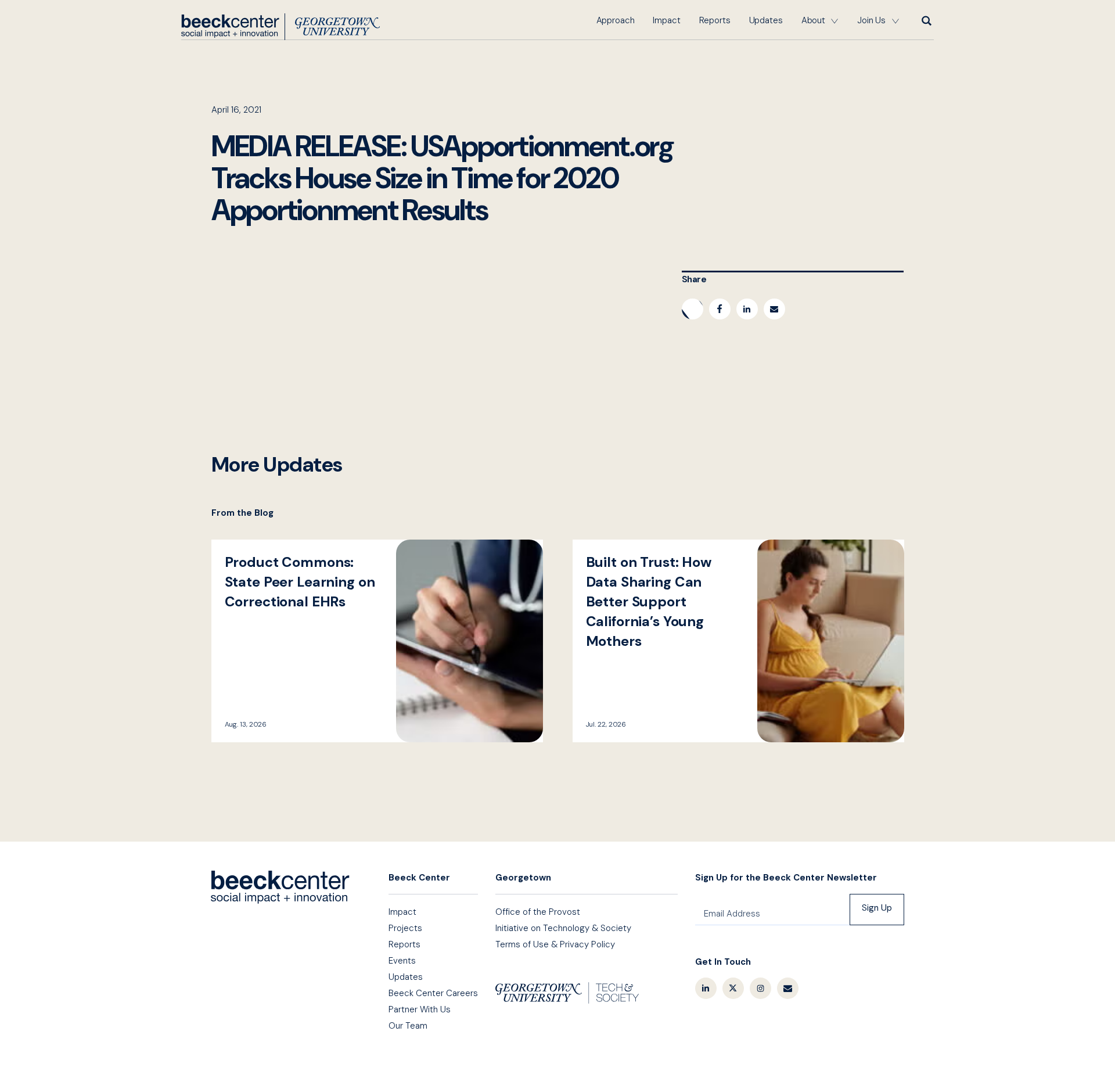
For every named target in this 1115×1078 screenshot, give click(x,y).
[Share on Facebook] (720, 309)
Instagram (760, 988)
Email (788, 988)
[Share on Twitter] (692, 309)
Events (402, 960)
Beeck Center (280, 26)
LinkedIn (706, 988)
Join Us (871, 20)
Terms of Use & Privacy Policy (555, 944)
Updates (766, 20)
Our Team (408, 1026)
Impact (666, 20)
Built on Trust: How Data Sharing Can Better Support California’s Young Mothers (738, 641)
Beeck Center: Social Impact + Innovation (280, 887)
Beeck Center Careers (433, 993)
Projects (405, 928)
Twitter (733, 988)
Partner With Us (420, 1009)
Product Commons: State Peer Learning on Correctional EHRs (377, 641)
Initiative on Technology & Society (563, 928)
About (813, 20)
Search (926, 20)
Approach (615, 20)
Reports (715, 20)
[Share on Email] (774, 309)
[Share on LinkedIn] (747, 309)
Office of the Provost (537, 912)
